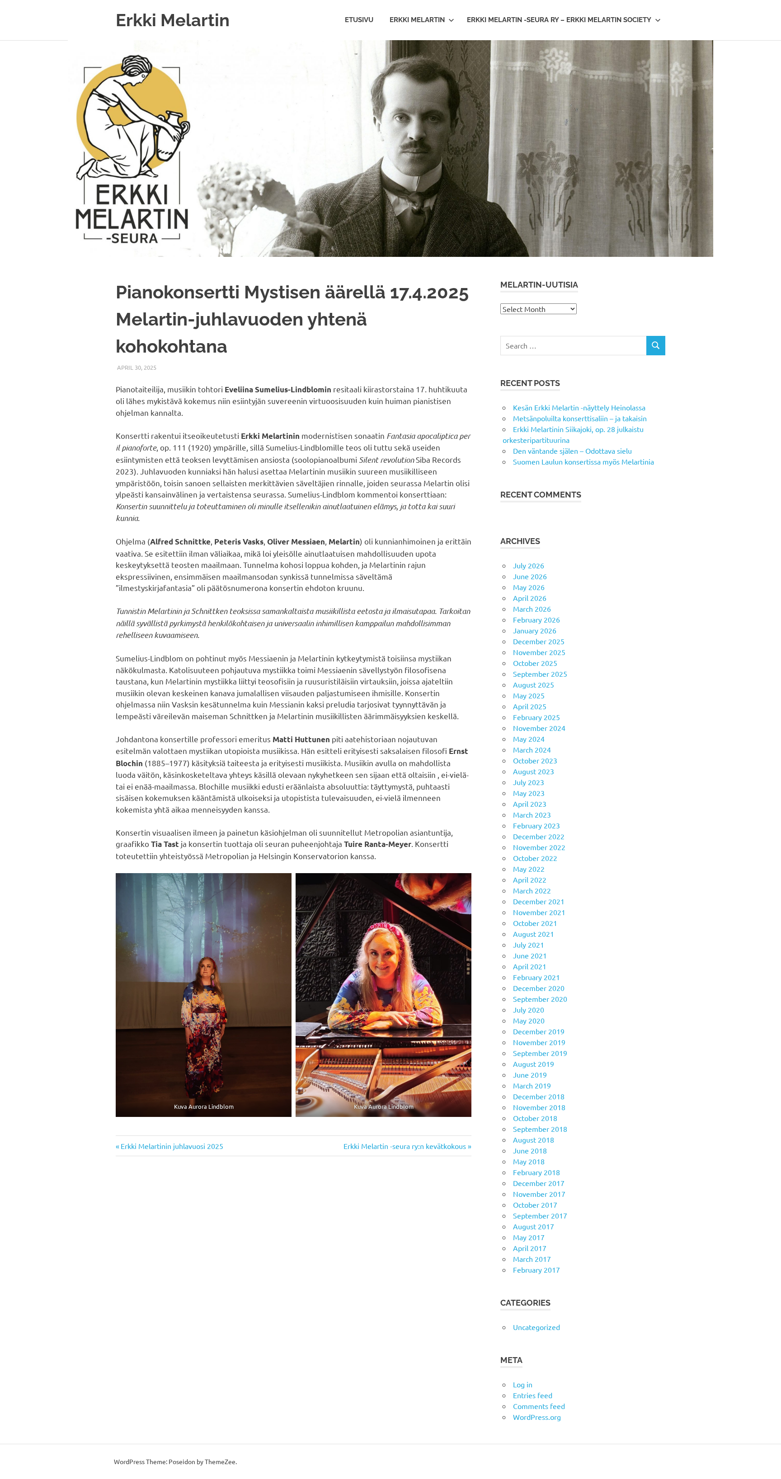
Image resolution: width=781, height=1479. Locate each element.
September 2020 (540, 998)
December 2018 (539, 1096)
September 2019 (540, 1052)
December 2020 (539, 987)
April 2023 (529, 803)
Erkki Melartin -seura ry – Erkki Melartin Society (559, 20)
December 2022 (539, 836)
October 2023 (535, 760)
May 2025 (529, 695)
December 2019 (539, 1031)
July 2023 (528, 781)
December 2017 (539, 1182)
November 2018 (539, 1107)
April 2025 (529, 706)
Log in (522, 1384)
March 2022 (532, 890)
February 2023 (536, 825)
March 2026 (532, 608)
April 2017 (529, 1247)
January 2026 (534, 630)
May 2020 (529, 1020)
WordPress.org (537, 1416)
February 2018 (536, 1172)
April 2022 (529, 879)
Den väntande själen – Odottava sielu (572, 450)
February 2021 (536, 976)
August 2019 (533, 1063)
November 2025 (539, 651)
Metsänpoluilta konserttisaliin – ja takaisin (580, 418)
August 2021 (533, 933)
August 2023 (533, 771)
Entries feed (532, 1395)
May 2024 (529, 738)
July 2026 (528, 565)
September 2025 (540, 673)
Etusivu (359, 20)
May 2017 (529, 1237)
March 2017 (532, 1258)
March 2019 (532, 1085)
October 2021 (535, 922)
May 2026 (529, 586)
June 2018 (530, 1150)
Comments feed (539, 1405)
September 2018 (540, 1128)
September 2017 (540, 1215)
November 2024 (539, 727)
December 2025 (539, 641)
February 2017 (536, 1269)
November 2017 (539, 1193)
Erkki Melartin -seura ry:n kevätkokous (404, 1145)
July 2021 (528, 944)
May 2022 (529, 868)
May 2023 (529, 792)
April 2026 (529, 597)
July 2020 (528, 1009)
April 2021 (529, 966)
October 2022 (535, 857)
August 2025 (533, 684)
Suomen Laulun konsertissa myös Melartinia (583, 461)
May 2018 (529, 1161)
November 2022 (539, 846)
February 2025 (536, 716)
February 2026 (536, 619)
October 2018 (535, 1117)
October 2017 (535, 1204)
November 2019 (539, 1041)
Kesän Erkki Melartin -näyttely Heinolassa (579, 407)
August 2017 (533, 1226)
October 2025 (535, 662)
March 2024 (532, 749)
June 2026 (530, 576)
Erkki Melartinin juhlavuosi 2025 (171, 1145)
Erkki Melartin (173, 20)
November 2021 (539, 911)
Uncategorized (536, 1326)
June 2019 (530, 1074)
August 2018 (533, 1139)
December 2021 (539, 901)
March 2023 (532, 814)
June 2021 (530, 955)
